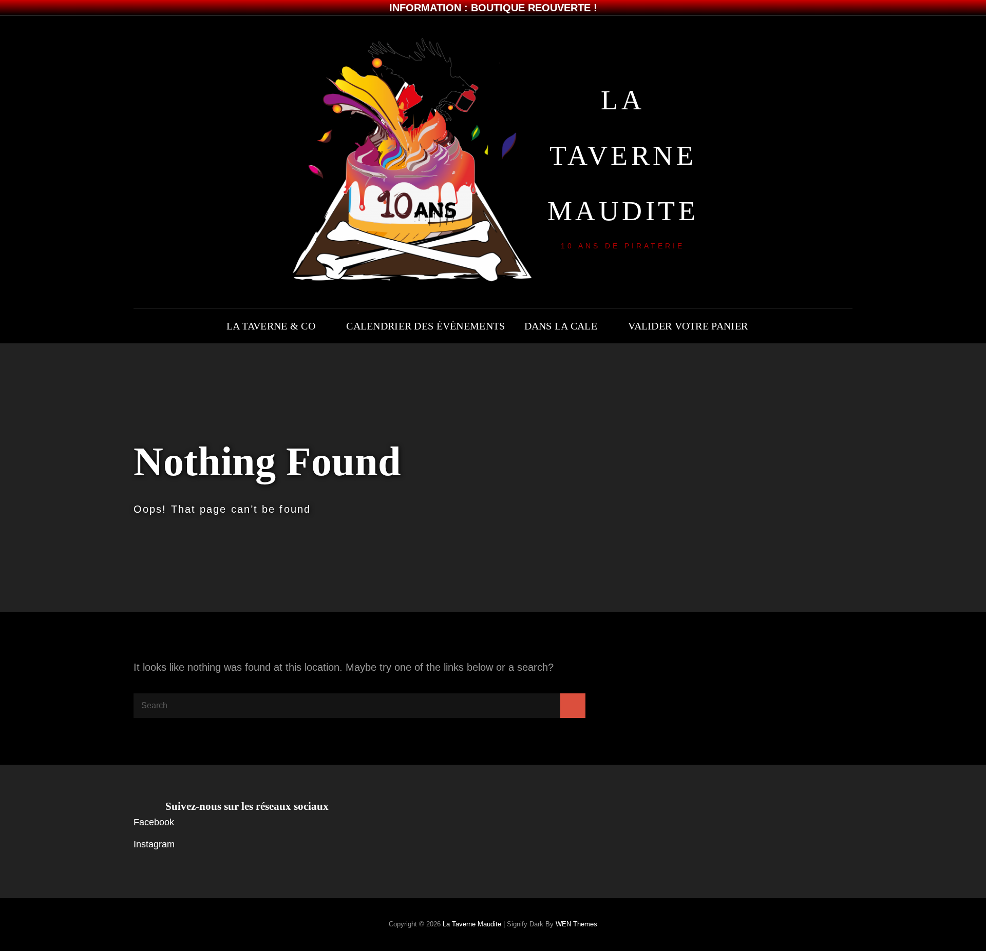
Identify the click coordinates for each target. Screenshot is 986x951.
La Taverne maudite (623, 155)
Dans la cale (560, 326)
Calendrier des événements (425, 326)
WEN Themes (576, 924)
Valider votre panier (688, 326)
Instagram (154, 844)
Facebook (154, 822)
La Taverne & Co (270, 326)
